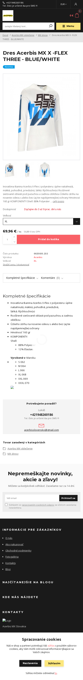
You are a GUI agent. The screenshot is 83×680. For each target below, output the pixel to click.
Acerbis (38, 257)
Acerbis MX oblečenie (23, 35)
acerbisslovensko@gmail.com (41, 430)
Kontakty (10, 563)
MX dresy (43, 35)
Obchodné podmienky (18, 550)
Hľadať (50, 26)
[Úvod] (17, 15)
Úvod (5, 35)
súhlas (51, 645)
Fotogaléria (12, 556)
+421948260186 (15, 3)
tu (56, 673)
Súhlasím (54, 663)
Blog (7, 569)
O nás (8, 538)
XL (35, 260)
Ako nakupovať (14, 544)
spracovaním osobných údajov (38, 504)
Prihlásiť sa (68, 498)
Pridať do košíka (48, 239)
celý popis (58, 201)
